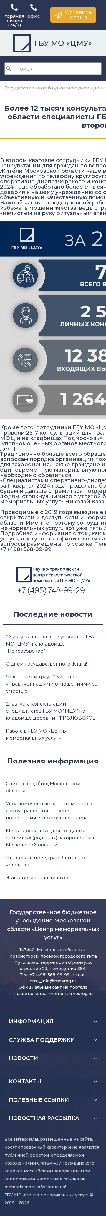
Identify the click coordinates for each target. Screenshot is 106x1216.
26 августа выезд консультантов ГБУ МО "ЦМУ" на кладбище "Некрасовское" (50, 644)
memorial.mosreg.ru (71, 993)
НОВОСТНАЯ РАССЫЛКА (44, 1118)
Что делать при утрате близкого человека (45, 861)
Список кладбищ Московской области (43, 787)
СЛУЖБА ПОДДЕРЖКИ (42, 1040)
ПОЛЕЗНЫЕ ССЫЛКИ (39, 1100)
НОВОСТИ (23, 1058)
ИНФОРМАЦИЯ (31, 1021)
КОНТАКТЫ (25, 1081)
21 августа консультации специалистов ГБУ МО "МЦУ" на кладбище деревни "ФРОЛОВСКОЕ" (51, 711)
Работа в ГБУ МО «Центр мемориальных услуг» (36, 734)
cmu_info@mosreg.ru (53, 981)
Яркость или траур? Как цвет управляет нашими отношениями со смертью (51, 684)
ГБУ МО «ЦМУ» (63, 43)
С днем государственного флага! (46, 664)
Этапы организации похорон (42, 878)
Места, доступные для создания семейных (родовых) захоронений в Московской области (51, 838)
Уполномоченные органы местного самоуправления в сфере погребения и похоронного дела (50, 811)
